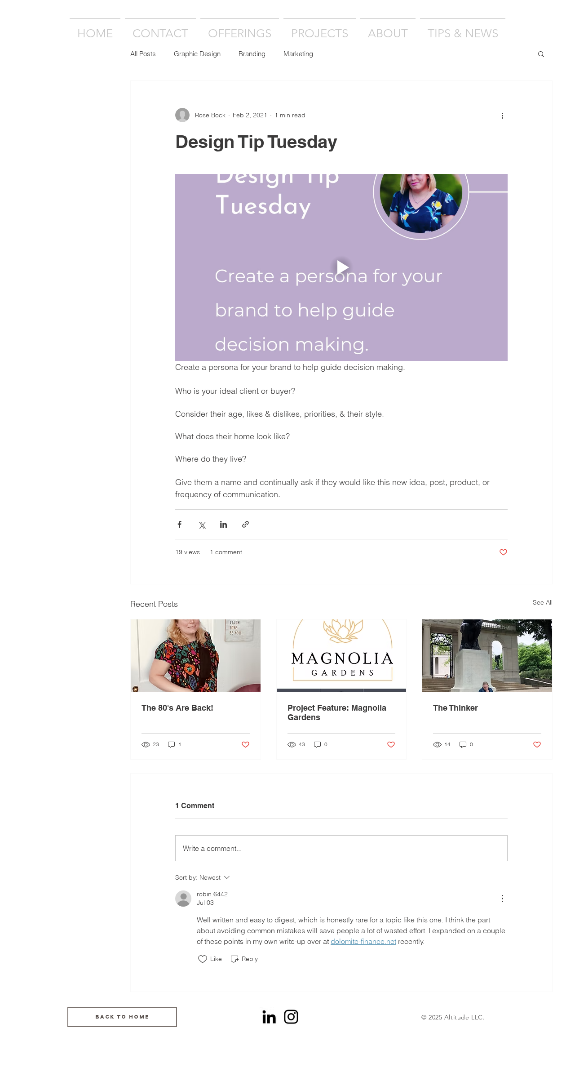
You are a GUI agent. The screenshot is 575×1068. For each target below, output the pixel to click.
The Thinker (455, 707)
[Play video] (341, 267)
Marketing (298, 53)
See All (543, 602)
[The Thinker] (487, 655)
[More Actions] (502, 898)
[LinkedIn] (269, 1016)
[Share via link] (245, 524)
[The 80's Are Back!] (196, 655)
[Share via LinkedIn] (223, 524)
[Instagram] (291, 1016)
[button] (541, 53)
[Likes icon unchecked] (202, 959)
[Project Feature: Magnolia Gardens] (342, 655)
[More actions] (502, 115)
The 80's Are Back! (177, 707)
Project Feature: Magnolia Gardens (337, 712)
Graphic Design (197, 53)
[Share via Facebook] (179, 524)
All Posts (143, 53)
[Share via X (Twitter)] (201, 524)
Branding (252, 53)
